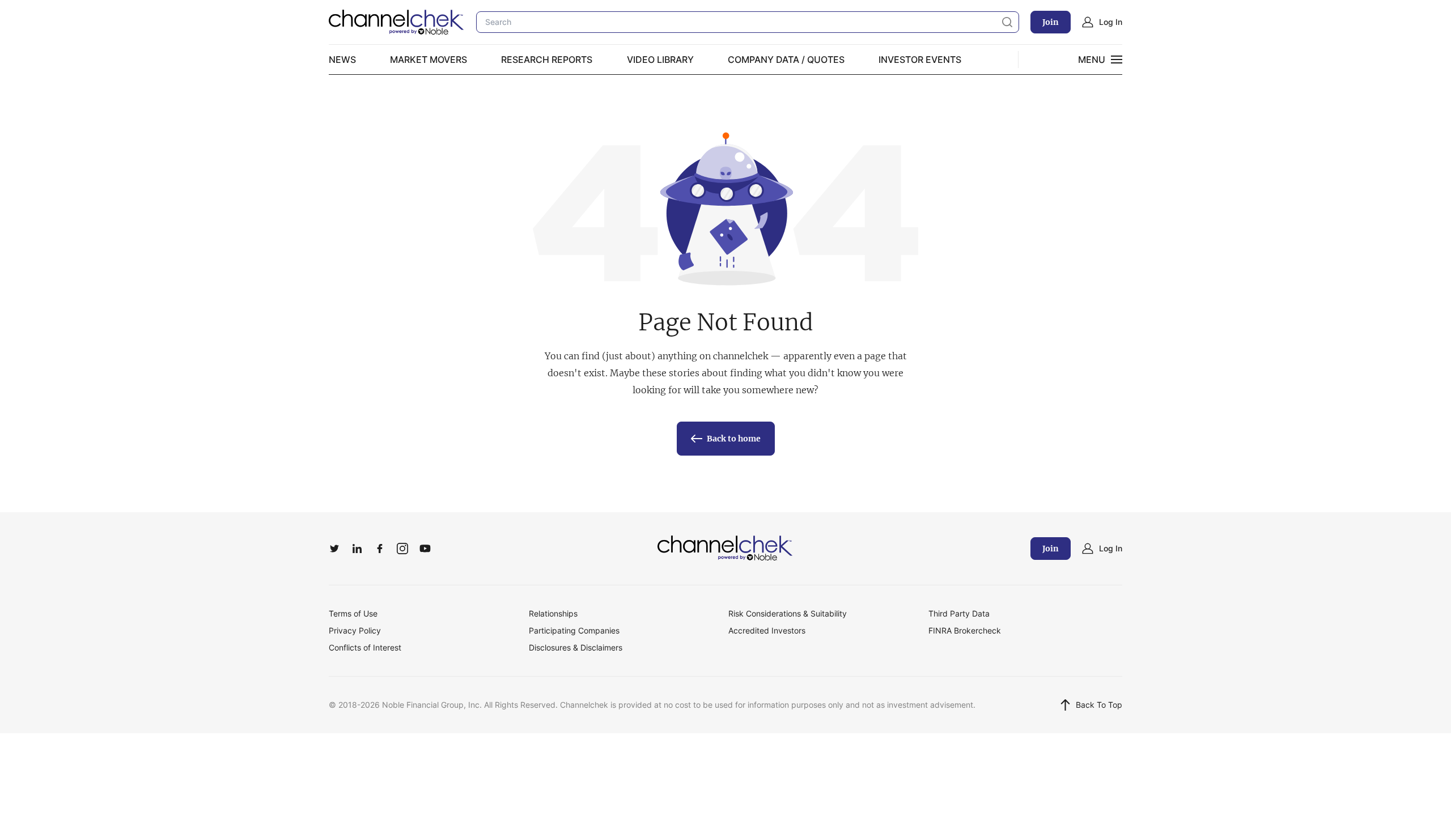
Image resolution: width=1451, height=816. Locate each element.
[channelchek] (725, 548)
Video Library (660, 59)
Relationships (553, 613)
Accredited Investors (766, 630)
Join (1050, 22)
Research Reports (546, 59)
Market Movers (428, 59)
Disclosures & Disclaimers (575, 647)
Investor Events (920, 59)
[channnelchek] (397, 22)
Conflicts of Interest (365, 647)
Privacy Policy (355, 630)
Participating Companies (574, 630)
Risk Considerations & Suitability (787, 613)
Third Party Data (959, 613)
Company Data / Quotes (786, 59)
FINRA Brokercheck (964, 630)
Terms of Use (353, 613)
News (342, 59)
